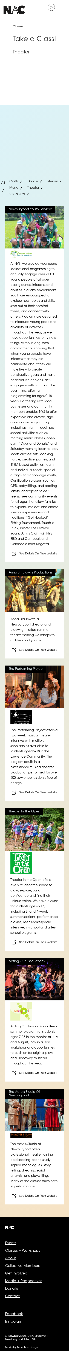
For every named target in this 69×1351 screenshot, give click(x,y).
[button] (51, 7)
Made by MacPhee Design (21, 1347)
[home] (14, 7)
